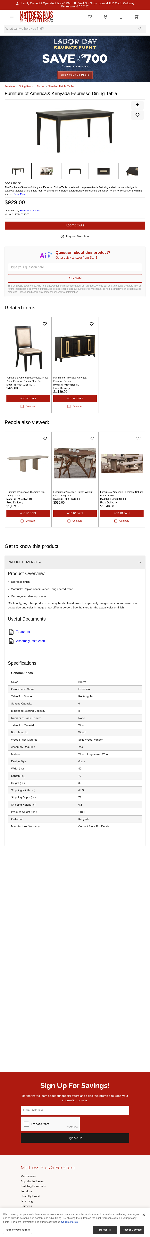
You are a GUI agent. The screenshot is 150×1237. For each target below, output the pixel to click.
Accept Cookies (132, 1229)
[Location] (105, 16)
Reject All (105, 1229)
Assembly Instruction (30, 641)
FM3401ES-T (22, 214)
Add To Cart (75, 225)
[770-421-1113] (121, 16)
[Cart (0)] (136, 16)
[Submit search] (140, 28)
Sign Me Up (75, 1138)
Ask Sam (75, 278)
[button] (11, 16)
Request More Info (77, 236)
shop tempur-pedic (75, 75)
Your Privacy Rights (17, 1229)
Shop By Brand (30, 1196)
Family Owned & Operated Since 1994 (46, 3)
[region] (75, 1223)
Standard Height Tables (61, 86)
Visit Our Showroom (97, 5)
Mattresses (28, 1176)
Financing (27, 1201)
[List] (90, 16)
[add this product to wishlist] (137, 115)
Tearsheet (23, 631)
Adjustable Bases (32, 1181)
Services (26, 1206)
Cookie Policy (69, 1221)
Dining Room (26, 86)
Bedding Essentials (33, 1186)
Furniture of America (30, 210)
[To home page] (36, 17)
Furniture (10, 86)
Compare (31, 406)
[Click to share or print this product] (137, 105)
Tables (40, 86)
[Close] (143, 1214)
